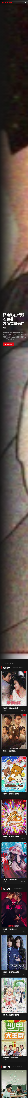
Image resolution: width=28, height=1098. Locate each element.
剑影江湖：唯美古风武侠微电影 (11, 972)
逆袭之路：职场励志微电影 (10, 879)
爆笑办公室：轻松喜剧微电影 (10, 1058)
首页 (2, 663)
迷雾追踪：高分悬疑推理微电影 (11, 837)
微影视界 (8, 2)
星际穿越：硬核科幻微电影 (10, 929)
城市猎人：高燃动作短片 (9, 751)
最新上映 (7, 663)
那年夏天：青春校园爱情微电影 (11, 794)
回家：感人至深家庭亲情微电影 (11, 1015)
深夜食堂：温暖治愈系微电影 (10, 708)
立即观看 (8, 344)
